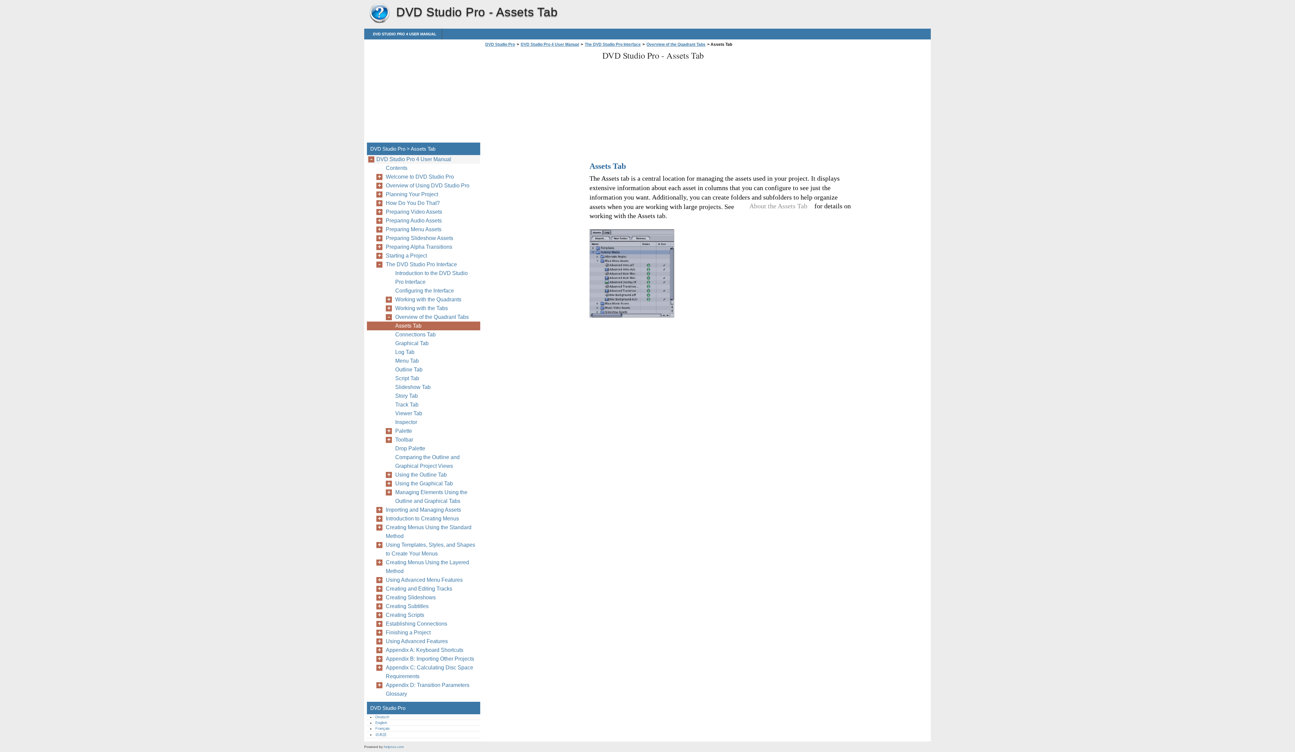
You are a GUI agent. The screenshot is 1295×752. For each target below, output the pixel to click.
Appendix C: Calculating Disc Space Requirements (429, 672)
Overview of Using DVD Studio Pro (427, 185)
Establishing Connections (416, 624)
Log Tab (404, 352)
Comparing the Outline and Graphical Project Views (427, 461)
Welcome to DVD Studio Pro (420, 177)
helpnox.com (394, 747)
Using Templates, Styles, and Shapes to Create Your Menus (430, 549)
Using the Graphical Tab (424, 483)
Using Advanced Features (417, 641)
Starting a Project (406, 256)
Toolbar (404, 440)
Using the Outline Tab (421, 475)
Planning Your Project (412, 194)
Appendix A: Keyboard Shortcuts (424, 650)
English (381, 723)
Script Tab (407, 378)
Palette (403, 431)
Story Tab (406, 396)
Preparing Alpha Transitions (419, 247)
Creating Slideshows (411, 597)
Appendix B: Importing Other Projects (430, 659)
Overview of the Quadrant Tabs (676, 44)
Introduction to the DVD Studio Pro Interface (431, 277)
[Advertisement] (540, 97)
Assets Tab (408, 326)
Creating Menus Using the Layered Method (427, 567)
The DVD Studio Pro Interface (613, 44)
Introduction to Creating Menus (422, 518)
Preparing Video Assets (414, 212)
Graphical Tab (412, 343)
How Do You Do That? (413, 203)
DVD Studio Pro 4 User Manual (404, 34)
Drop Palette (410, 448)
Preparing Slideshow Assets (419, 238)
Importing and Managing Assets (423, 510)
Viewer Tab (408, 413)
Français (382, 728)
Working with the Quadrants (428, 299)
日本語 (380, 734)
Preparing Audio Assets (414, 220)
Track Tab (407, 405)
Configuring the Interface (424, 291)
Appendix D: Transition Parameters (427, 685)
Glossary (396, 694)
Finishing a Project (408, 632)
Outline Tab (409, 369)
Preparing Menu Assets (413, 229)
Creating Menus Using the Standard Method (428, 531)
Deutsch (382, 717)
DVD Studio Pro (379, 13)
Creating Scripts (405, 615)
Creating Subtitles (407, 606)
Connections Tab (415, 334)
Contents (396, 168)
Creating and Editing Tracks (419, 589)
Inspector (406, 422)
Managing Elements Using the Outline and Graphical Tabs (431, 496)
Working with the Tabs (421, 308)
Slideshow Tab (413, 387)
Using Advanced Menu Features (424, 580)
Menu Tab (407, 361)
